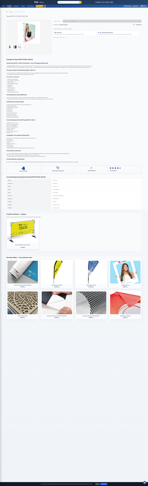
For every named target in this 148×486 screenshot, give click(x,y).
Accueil (3, 6)
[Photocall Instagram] (125, 274)
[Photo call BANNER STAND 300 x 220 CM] (23, 234)
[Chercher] (80, 2)
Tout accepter (103, 484)
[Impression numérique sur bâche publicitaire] (23, 274)
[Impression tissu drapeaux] (125, 305)
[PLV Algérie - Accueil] (39, 2)
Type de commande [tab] (57, 21)
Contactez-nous (30, 6)
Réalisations (16, 6)
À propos (23, 6)
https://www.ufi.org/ (42, 156)
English (107, 2)
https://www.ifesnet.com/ (35, 154)
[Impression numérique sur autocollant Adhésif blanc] (57, 305)
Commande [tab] (73, 21)
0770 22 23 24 (98, 2)
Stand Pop (9, 63)
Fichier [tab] (65, 21)
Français (111, 2)
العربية (103, 2)
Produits (9, 6)
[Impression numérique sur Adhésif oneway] (91, 305)
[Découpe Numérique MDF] (23, 305)
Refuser (97, 484)
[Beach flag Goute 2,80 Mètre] (57, 274)
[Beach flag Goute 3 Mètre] (91, 274)
